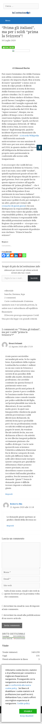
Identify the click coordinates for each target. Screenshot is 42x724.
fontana (16, 294)
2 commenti (10, 298)
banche (8, 294)
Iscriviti (34, 278)
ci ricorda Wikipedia (29, 135)
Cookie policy (23, 703)
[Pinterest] (20, 255)
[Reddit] (12, 255)
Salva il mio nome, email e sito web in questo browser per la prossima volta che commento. (22, 594)
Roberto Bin (16, 504)
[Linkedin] (16, 255)
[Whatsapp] (24, 255)
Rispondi (9, 494)
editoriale (8, 291)
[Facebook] (4, 255)
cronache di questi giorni (13, 206)
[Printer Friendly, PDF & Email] (8, 48)
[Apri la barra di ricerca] (38, 20)
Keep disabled (26, 716)
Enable (28, 711)
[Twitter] (8, 255)
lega (23, 294)
